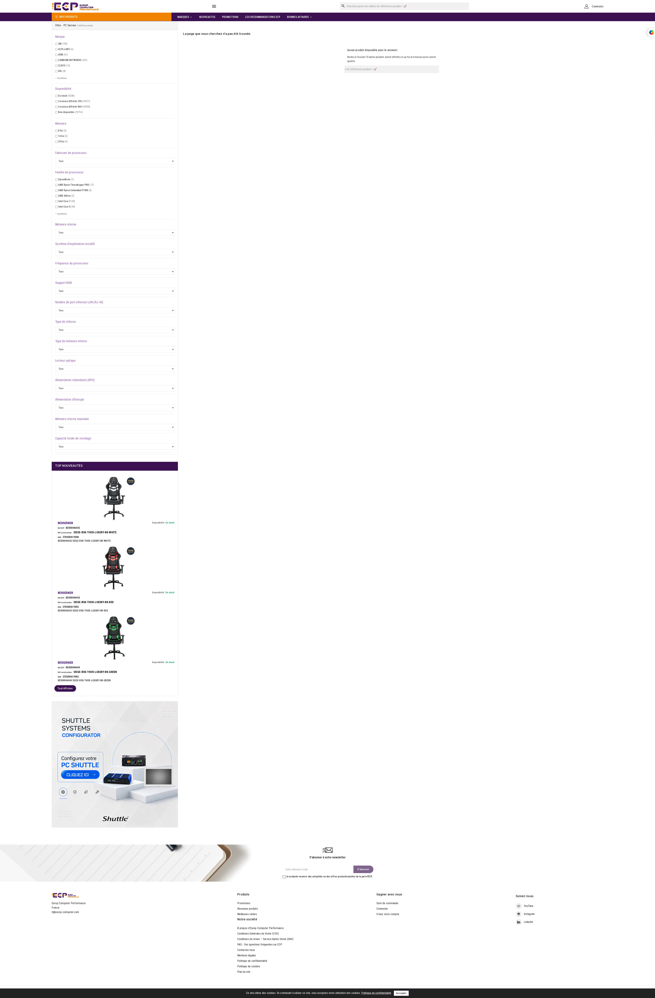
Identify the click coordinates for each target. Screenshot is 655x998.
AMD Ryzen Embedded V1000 (74, 190)
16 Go (63, 136)
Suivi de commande (387, 903)
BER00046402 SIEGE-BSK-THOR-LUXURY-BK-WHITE (84, 540)
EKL (62, 71)
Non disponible (70, 112)
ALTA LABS (65, 49)
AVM (63, 54)
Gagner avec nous (389, 894)
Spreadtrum (66, 179)
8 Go (62, 130)
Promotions (243, 903)
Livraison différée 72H (74, 101)
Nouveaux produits (247, 908)
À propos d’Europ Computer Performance (260, 928)
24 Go (63, 141)
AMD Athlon (66, 195)
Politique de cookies (248, 966)
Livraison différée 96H (74, 106)
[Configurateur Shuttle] (115, 764)
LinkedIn (528, 922)
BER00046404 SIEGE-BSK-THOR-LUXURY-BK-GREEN (84, 680)
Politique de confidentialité (252, 961)
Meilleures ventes (247, 914)
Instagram (529, 914)
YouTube (528, 906)
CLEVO (64, 65)
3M (62, 43)
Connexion (382, 908)
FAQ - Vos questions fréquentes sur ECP (259, 944)
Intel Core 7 (66, 201)
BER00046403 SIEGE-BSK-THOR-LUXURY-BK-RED (83, 610)
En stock (66, 95)
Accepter (401, 993)
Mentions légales (246, 955)
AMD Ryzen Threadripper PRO (76, 184)
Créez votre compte (387, 914)
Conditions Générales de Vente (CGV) (258, 933)
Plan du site (243, 971)
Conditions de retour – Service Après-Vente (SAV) (265, 939)
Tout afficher (65, 688)
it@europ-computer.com (65, 912)
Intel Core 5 (66, 206)
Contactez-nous (246, 950)
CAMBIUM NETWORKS (72, 60)
